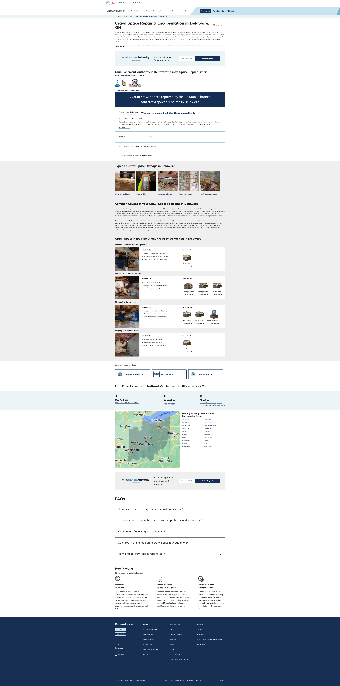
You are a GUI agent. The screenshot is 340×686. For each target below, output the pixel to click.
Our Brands (173, 639)
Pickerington (186, 446)
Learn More (187, 266)
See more (119, 47)
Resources (156, 11)
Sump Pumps (146, 654)
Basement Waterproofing (150, 629)
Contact (120, 629)
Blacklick (207, 434)
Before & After (201, 634)
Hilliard (184, 437)
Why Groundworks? (175, 654)
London (206, 440)
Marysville (207, 420)
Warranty (172, 649)
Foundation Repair (148, 634)
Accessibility (190, 680)
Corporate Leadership (176, 634)
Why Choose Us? (175, 624)
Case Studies (200, 629)
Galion (206, 443)
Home (119, 16)
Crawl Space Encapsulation (150, 649)
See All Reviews (124, 128)
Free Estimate (206, 11)
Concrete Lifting (147, 644)
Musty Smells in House (165, 194)
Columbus (185, 423)
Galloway (207, 431)
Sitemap (198, 680)
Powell (184, 443)
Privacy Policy (169, 680)
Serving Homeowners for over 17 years (129, 75)
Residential (122, 2)
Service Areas (128, 16)
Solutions (134, 11)
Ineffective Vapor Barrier (209, 194)
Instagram (121, 654)
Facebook (121, 645)
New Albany (208, 446)
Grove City (185, 429)
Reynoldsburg (186, 440)
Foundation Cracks (185, 194)
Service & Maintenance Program (179, 659)
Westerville (186, 426)
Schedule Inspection (207, 58)
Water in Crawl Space (122, 194)
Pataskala (207, 429)
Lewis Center (208, 437)
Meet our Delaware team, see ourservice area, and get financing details (212, 404)
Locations (146, 11)
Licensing (222, 680)
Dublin (184, 431)
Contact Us (181, 11)
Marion (184, 434)
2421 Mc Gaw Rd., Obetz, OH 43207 (127, 403)
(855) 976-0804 (169, 404)
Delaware (185, 420)
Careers (172, 629)
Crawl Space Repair (148, 639)
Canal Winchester (210, 426)
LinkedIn (120, 648)
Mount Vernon (208, 423)
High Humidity (141, 194)
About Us (169, 11)
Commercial (136, 2)
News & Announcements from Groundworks (209, 639)
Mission (172, 644)
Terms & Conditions (180, 680)
